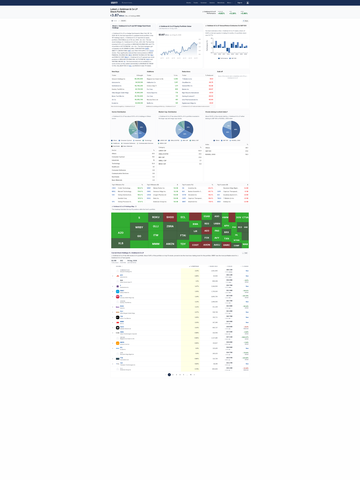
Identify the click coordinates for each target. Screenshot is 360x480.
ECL (121, 347)
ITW (121, 316)
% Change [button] (245, 266)
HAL (130, 66)
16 (190, 374)
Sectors (212, 2)
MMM (122, 321)
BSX (183, 191)
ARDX (219, 201)
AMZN (122, 342)
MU (152, 55)
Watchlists (220, 2)
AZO (148, 59)
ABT (129, 50)
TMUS (219, 198)
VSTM (184, 195)
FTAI (121, 358)
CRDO (114, 188)
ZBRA (122, 332)
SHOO (122, 327)
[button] (245, 21)
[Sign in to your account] (248, 3)
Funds (196, 2)
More (229, 2)
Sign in (240, 2)
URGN (149, 195)
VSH (113, 195)
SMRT (184, 201)
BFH (130, 55)
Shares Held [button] (214, 266)
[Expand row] (112, 276)
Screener (204, 2)
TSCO (151, 50)
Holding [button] (118, 266)
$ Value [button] (230, 266)
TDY (121, 363)
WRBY (149, 188)
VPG (113, 201)
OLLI (121, 311)
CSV (245, 253)
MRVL (114, 191)
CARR (146, 48)
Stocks (188, 2)
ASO (218, 195)
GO (121, 296)
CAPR (184, 198)
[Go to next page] (194, 374)
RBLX (126, 57)
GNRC (149, 191)
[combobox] (138, 3)
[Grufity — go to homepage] (116, 3)
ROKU (149, 198)
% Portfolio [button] (195, 267)
